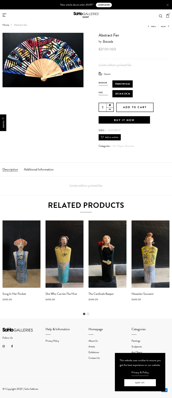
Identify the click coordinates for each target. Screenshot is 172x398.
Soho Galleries (31, 389)
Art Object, (119, 146)
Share (3, 124)
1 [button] (84, 314)
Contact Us (94, 358)
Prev (153, 26)
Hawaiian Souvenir (143, 293)
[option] (21, 263)
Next (163, 26)
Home (6, 25)
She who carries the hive (61, 293)
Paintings (136, 341)
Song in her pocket (14, 293)
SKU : (102, 130)
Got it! (140, 382)
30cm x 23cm (122, 94)
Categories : (105, 146)
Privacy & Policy (140, 372)
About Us (93, 341)
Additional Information (39, 169)
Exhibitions (94, 352)
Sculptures (137, 346)
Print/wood (122, 84)
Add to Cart (135, 107)
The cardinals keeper (101, 293)
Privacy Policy (52, 341)
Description (10, 169)
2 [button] (88, 314)
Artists (92, 346)
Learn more (104, 5)
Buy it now (124, 120)
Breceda (108, 41)
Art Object (137, 352)
